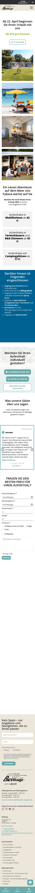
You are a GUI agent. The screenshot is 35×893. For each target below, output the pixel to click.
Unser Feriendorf (8, 844)
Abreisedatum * (8, 501)
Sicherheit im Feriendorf (10, 855)
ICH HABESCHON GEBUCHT (23, 2)
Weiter (6, 558)
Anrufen (29, 891)
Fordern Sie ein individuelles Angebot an (17, 800)
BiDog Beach (26, 290)
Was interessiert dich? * (8, 747)
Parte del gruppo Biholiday (10, 863)
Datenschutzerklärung (11, 758)
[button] (32, 449)
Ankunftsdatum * (9, 493)
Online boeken (7, 871)
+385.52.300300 (8, 829)
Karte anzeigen (7, 826)
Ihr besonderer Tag (8, 860)
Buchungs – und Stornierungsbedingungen (15, 879)
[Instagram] (3, 809)
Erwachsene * (7, 508)
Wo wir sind (6, 881)
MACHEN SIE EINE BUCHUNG (17, 387)
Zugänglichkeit (7, 850)
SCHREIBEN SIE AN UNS (18, 372)
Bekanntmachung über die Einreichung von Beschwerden (17, 833)
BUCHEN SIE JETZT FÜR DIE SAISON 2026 (15, 873)
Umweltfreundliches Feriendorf (12, 847)
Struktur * (6, 523)
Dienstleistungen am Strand (11, 852)
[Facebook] (6, 809)
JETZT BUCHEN (17, 42)
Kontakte (5, 884)
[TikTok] (13, 809)
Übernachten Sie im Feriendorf (12, 876)
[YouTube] (10, 809)
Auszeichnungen (8, 857)
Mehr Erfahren (8, 460)
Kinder (4, 515)
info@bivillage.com (9, 831)
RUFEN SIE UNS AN (18, 379)
